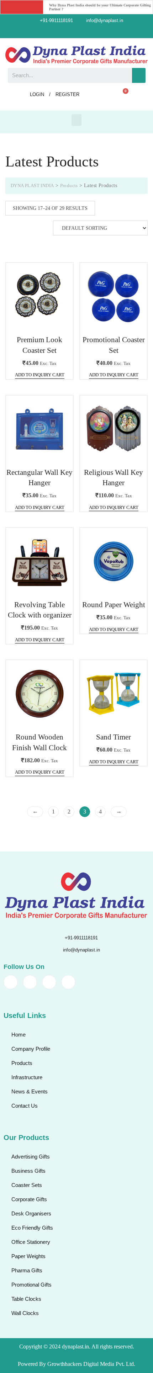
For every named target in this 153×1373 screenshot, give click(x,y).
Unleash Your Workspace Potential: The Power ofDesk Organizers (99, 7)
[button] (76, 120)
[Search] (139, 75)
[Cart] (122, 95)
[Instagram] (70, 31)
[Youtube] (94, 31)
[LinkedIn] (82, 31)
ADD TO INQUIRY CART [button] (39, 374)
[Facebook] (58, 31)
